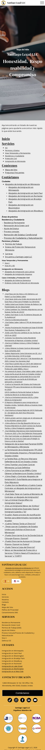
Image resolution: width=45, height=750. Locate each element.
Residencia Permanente (14, 222)
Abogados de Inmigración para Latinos (19, 272)
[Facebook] (22, 700)
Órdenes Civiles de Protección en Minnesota (22, 283)
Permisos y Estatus (12, 150)
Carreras (9, 254)
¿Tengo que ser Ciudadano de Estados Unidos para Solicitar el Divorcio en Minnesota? (21, 529)
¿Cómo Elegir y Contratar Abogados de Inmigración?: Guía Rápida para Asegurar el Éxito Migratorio (23, 479)
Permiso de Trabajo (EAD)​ (11, 628)
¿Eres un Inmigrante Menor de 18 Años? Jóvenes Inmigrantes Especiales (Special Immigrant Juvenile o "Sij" (22, 509)
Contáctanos (10, 177)
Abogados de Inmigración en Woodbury (25, 211)
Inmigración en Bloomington (13, 656)
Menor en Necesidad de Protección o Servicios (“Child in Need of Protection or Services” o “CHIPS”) (22, 553)
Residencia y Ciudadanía (14, 156)
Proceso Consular (8, 633)
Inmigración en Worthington (13, 669)
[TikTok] (10, 700)
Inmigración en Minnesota (15, 161)
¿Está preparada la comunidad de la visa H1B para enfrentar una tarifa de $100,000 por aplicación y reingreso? (22, 379)
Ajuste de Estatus (11, 228)
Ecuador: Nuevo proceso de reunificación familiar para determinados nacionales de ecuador (23, 517)
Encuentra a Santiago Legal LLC (18, 257)
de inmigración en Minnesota (18, 568)
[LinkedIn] (29, 700)
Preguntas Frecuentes (14, 172)
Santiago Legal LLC (16, 2)
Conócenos (9, 165)
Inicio (6, 139)
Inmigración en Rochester (12, 663)
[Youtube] (35, 700)
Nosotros (5, 599)
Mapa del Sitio (11, 169)
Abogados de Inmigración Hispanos (18, 274)
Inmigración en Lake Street (12, 666)
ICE (6, 148)
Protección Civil (11, 158)
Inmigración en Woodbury (12, 661)
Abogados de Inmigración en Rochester (25, 196)
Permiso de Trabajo (13, 244)
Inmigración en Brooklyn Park (13, 658)
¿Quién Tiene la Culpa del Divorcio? (20, 547)
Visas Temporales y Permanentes (17, 153)
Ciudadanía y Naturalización (29, 238)
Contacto (5, 602)
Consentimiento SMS (10, 612)
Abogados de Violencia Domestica (18, 280)
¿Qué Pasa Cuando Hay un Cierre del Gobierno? (23, 364)
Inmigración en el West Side (12, 671)
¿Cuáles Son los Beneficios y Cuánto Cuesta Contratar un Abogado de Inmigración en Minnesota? (23, 488)
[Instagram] (16, 700)
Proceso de (9, 238)
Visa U (7, 263)
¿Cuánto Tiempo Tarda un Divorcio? (20, 523)
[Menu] (42, 3)
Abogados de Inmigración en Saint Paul (25, 193)
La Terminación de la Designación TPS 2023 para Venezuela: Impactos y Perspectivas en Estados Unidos (24, 453)
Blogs (4, 605)
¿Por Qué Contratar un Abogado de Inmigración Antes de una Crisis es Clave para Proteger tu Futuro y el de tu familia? (23, 438)
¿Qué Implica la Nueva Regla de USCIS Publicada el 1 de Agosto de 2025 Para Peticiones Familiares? (23, 413)
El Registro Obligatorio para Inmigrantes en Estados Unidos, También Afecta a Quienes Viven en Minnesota (23, 405)
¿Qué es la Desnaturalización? (16, 320)
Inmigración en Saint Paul (12, 653)
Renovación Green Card (11, 625)
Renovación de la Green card (16, 225)
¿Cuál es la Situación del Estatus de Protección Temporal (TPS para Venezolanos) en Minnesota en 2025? (23, 387)
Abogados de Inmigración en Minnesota (22, 184)
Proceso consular (12, 231)
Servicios (8, 143)
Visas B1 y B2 (10, 266)
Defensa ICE (6, 641)
